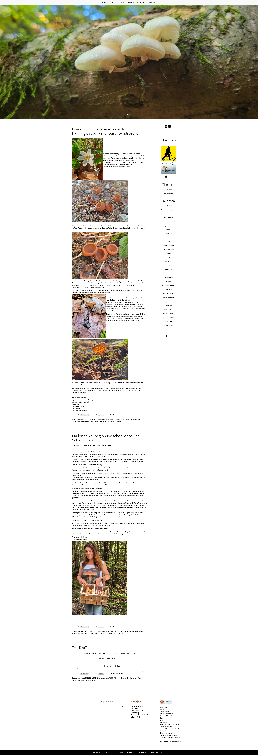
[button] (19, 59)
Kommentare (104, 419)
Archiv (113, 2)
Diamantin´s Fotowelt (168, 313)
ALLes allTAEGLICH (167, 716)
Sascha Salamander (168, 297)
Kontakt (121, 2)
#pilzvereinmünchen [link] (78, 406)
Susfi (161, 718)
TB (111, 419)
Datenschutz (141, 2)
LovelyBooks (168, 289)
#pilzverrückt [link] (76, 408)
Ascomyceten (109, 422)
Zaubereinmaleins (166, 733)
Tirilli (168, 265)
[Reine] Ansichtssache (168, 317)
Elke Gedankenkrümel (168, 222)
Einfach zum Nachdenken (168, 735)
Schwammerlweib (78, 419)
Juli (168, 237)
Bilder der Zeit (168, 309)
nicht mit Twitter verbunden (96, 414)
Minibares (168, 253)
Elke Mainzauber (168, 218)
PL (114, 419)
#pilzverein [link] (75, 404)
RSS (111, 631)
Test (82, 680)
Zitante (162, 709)
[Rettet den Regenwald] (168, 170)
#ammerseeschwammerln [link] (80, 402)
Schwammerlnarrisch (97, 422)
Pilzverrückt (85, 422)
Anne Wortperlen (168, 206)
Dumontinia (118, 422)
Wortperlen (163, 707)
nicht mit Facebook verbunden (78, 414)
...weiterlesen (76, 669)
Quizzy (168, 257)
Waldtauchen (76, 422)
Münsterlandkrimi (168, 293)
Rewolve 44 (168, 321)
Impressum (130, 2)
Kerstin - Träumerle (168, 249)
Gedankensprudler (166, 726)
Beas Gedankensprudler (168, 210)
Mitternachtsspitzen (166, 714)
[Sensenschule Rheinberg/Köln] (168, 153)
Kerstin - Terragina (168, 245)
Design (86, 680)
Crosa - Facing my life (168, 214)
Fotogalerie (152, 2)
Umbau (92, 680)
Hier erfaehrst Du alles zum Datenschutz (142, 753)
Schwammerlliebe (135, 419)
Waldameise (168, 269)
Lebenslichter (164, 711)
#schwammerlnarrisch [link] (79, 410)
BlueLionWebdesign (174, 742)
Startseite (105, 2)
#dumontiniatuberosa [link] (79, 398)
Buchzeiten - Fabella (168, 285)
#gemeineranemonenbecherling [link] (82, 400)
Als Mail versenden (116, 415)
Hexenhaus (168, 233)
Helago (168, 229)
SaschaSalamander (166, 731)
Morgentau (163, 722)
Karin (168, 241)
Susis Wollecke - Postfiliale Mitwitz (171, 729)
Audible (168, 281)
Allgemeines (133, 678)
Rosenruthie (168, 261)
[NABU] (168, 163)
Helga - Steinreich (168, 226)
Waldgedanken (134, 631)
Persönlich (121, 633)
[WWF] (168, 176)
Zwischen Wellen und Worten (169, 724)
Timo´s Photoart (168, 325)
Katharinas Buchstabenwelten (170, 737)
